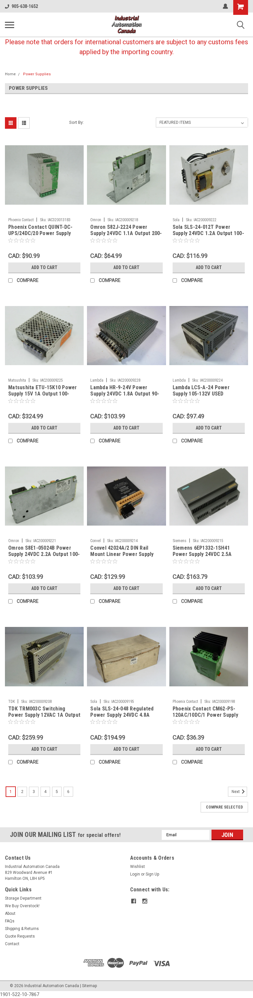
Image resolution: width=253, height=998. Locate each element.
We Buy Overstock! (22, 906)
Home (10, 74)
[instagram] (144, 901)
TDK (11, 701)
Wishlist (137, 866)
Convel (95, 540)
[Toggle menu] (9, 24)
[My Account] (225, 6)
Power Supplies (37, 74)
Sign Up (152, 874)
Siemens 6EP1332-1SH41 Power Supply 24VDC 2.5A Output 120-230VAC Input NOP (207, 551)
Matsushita (17, 380)
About (10, 913)
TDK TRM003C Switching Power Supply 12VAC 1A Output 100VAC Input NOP (44, 712)
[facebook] (133, 901)
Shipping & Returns (22, 928)
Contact (12, 944)
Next (236, 791)
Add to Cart (44, 267)
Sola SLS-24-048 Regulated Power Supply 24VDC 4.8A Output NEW (122, 712)
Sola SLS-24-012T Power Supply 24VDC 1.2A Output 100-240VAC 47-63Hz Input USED (208, 230)
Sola (176, 220)
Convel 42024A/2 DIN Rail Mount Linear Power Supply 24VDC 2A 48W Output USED (122, 551)
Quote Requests (20, 936)
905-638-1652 (25, 6)
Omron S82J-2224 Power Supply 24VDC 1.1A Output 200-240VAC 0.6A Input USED (126, 230)
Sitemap (89, 985)
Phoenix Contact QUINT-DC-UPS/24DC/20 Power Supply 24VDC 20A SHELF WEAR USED (42, 230)
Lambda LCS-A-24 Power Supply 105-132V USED (201, 390)
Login (135, 874)
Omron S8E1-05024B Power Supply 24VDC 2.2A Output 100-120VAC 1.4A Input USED (44, 551)
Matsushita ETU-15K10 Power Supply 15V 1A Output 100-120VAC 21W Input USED (42, 390)
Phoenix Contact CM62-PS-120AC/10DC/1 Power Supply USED (205, 712)
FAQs (9, 921)
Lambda (96, 380)
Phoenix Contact (21, 220)
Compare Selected (224, 807)
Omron (95, 220)
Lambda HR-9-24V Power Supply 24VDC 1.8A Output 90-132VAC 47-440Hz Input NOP (124, 390)
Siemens (179, 540)
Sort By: (76, 122)
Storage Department (23, 898)
